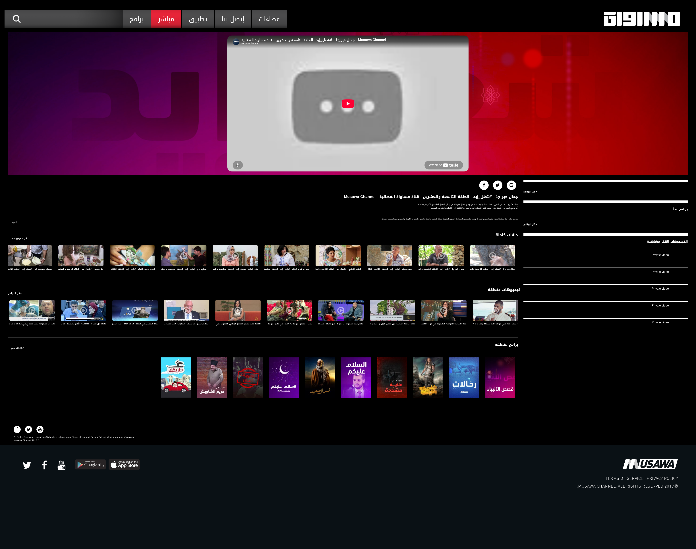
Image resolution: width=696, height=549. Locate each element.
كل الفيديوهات (19, 239)
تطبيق (198, 19)
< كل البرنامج (15, 293)
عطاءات (269, 19)
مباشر (166, 19)
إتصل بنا (233, 19)
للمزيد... (13, 222)
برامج (137, 19)
